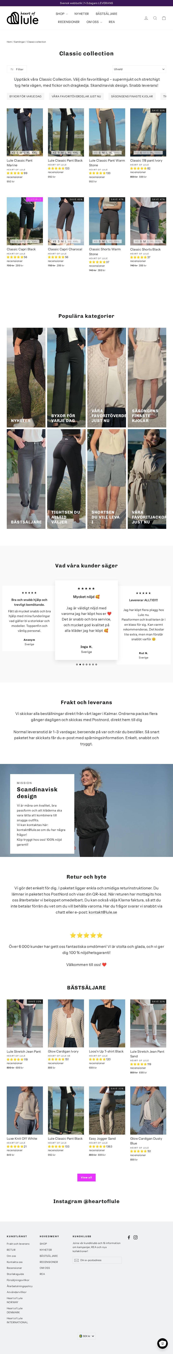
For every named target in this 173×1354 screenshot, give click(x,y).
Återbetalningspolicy (20, 1286)
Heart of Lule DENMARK (14, 1310)
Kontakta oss (15, 1262)
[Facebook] (129, 1237)
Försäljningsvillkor (18, 1280)
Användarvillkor (17, 1292)
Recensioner (14, 1267)
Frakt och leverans (18, 1243)
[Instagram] (135, 1237)
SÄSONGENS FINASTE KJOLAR (132, 96)
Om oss (11, 1255)
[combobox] (86, 1336)
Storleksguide (15, 1274)
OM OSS (93, 22)
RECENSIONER (69, 22)
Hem (9, 41)
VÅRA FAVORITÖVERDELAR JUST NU (76, 96)
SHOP (60, 14)
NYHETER (82, 14)
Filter (19, 69)
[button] (15, 173)
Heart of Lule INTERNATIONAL (17, 1320)
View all (86, 1177)
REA (112, 22)
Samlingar (19, 41)
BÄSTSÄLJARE (106, 14)
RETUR (11, 1249)
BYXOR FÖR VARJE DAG (25, 96)
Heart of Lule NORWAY (14, 1300)
